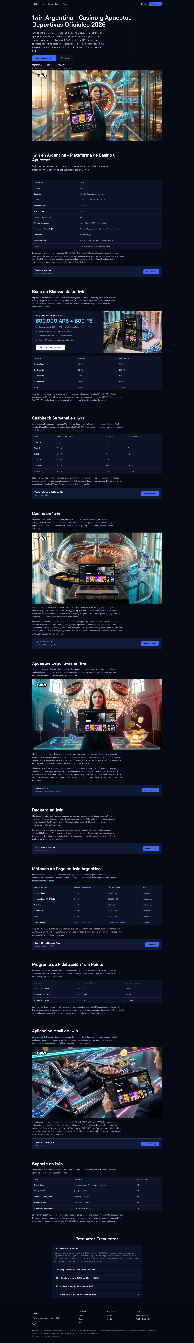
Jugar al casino (150, 643)
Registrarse (155, 4)
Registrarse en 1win (44, 58)
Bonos (50, 4)
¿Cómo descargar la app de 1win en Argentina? (75, 1294)
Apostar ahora (150, 790)
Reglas (109, 1319)
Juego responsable (142, 1315)
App (44, 4)
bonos (47, 307)
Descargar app (150, 1144)
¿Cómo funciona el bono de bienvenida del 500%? (76, 1278)
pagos (51, 881)
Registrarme (151, 271)
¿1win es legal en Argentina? (67, 1248)
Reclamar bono (150, 493)
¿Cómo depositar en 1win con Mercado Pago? (74, 1269)
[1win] (35, 4)
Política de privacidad (143, 1319)
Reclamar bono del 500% (50, 347)
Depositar (152, 944)
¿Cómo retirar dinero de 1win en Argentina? (73, 1286)
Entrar (57, 4)
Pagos (65, 4)
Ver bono (65, 58)
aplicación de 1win (42, 1037)
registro (47, 816)
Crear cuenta (150, 849)
